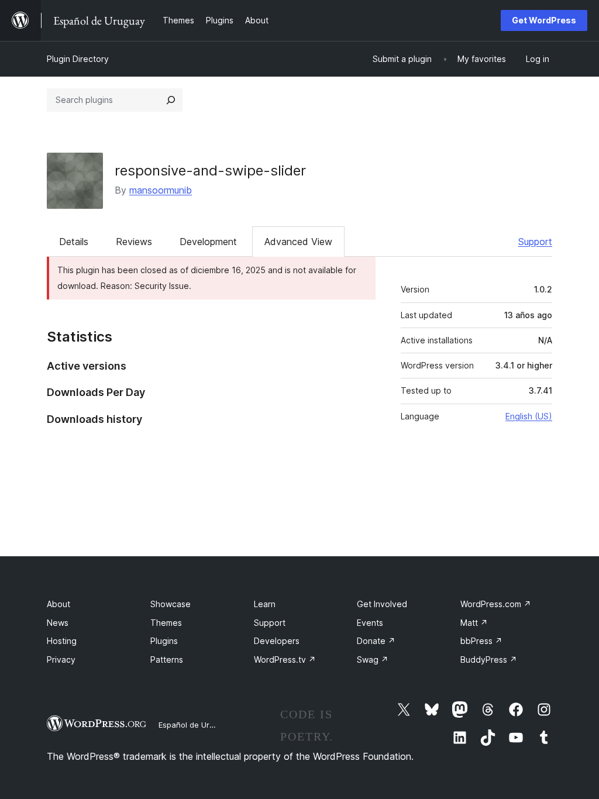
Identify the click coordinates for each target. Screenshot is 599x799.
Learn (265, 604)
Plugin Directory (78, 59)
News (57, 623)
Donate (376, 641)
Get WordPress (544, 20)
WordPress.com (495, 604)
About (58, 604)
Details (73, 241)
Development (208, 241)
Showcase (170, 604)
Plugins (164, 641)
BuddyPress (488, 659)
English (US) (528, 416)
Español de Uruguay (195, 724)
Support (535, 241)
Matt (474, 623)
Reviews (134, 241)
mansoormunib (160, 190)
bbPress (481, 641)
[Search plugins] (171, 100)
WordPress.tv (285, 659)
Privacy (61, 659)
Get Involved (382, 604)
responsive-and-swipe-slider (210, 170)
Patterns (166, 659)
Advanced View (298, 241)
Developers (277, 641)
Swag (372, 659)
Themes (166, 623)
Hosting (62, 641)
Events (370, 623)
